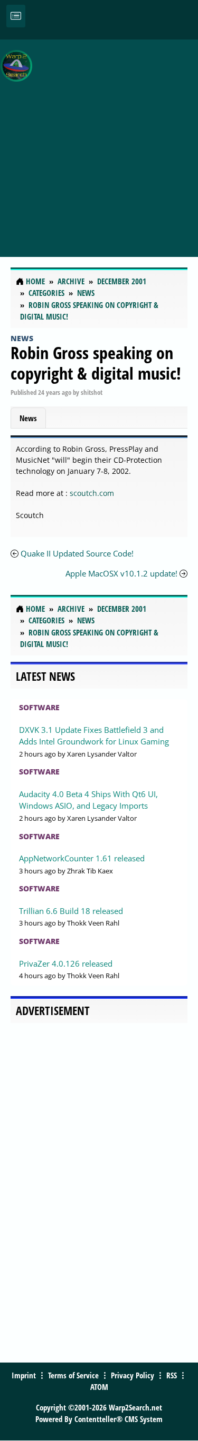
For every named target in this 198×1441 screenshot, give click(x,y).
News (22, 338)
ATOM (99, 1387)
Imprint (24, 1375)
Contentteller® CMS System (118, 1419)
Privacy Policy (132, 1375)
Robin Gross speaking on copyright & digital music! (96, 362)
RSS (171, 1375)
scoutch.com (92, 493)
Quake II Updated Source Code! (77, 553)
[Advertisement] (99, 142)
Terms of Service (73, 1375)
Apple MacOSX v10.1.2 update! (121, 573)
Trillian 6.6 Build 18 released (71, 911)
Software (39, 707)
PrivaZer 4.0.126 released (65, 963)
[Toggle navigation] (16, 16)
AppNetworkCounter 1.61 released (82, 858)
